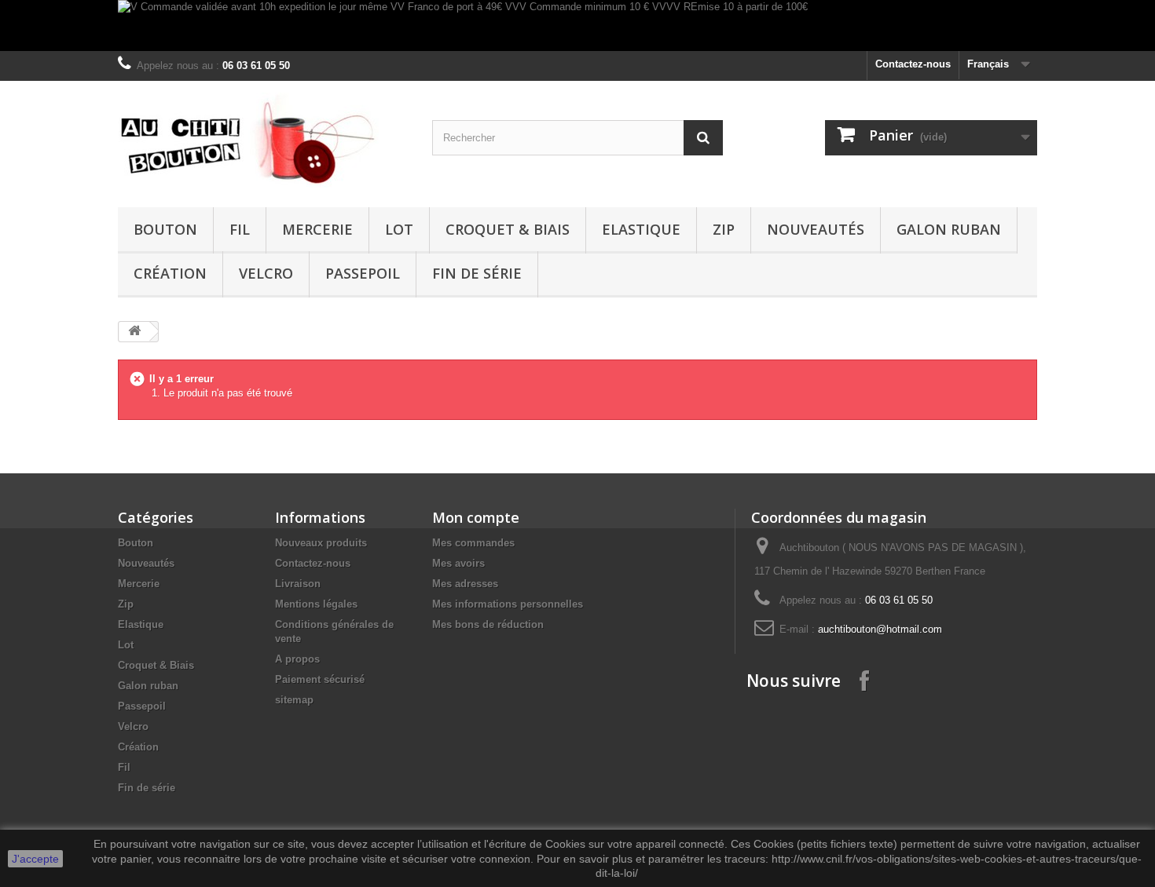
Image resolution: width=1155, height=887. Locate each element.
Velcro (266, 273)
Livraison (298, 584)
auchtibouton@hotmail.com (880, 629)
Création (170, 273)
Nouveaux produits (321, 543)
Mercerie (317, 229)
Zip (724, 229)
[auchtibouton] (263, 140)
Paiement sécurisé (320, 679)
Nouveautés (815, 229)
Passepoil (362, 273)
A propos (297, 659)
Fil (239, 229)
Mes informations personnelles (507, 604)
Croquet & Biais (508, 229)
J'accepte (35, 858)
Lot (399, 229)
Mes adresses (465, 584)
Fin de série (477, 273)
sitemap (294, 700)
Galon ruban (948, 229)
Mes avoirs (458, 563)
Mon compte (475, 517)
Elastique (641, 229)
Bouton (165, 229)
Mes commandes (473, 543)
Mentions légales (316, 604)
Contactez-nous (913, 64)
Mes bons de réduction (488, 624)
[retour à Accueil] (134, 331)
